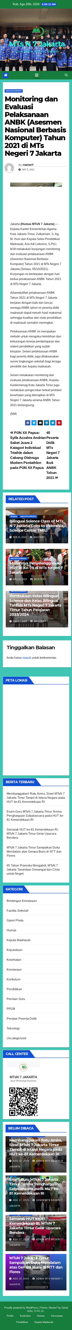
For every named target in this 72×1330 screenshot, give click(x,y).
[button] (66, 75)
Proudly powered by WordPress (21, 1307)
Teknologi (13, 1028)
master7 (28, 164)
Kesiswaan (14, 969)
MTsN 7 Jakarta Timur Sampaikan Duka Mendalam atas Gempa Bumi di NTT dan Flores (34, 851)
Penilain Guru (16, 999)
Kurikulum (13, 979)
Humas (14, 516)
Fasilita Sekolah (17, 910)
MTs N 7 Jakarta (37, 43)
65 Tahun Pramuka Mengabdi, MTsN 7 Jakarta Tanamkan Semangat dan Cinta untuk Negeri (33, 869)
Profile (10, 1315)
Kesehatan (14, 959)
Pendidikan (14, 989)
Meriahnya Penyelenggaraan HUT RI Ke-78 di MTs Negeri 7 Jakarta (36, 568)
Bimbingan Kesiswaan (22, 900)
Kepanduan (14, 949)
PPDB (11, 1008)
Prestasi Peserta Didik (22, 1018)
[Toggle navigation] (37, 75)
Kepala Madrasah (18, 940)
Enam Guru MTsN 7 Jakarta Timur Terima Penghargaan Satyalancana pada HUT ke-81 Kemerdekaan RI (35, 815)
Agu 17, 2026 (21, 1200)
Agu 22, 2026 (21, 1161)
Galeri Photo (15, 920)
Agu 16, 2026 (21, 1278)
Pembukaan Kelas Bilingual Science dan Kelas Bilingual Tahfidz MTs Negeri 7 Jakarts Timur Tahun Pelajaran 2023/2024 (35, 605)
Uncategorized (14, 91)
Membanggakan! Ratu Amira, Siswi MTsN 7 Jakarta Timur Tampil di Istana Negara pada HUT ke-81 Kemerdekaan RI (36, 797)
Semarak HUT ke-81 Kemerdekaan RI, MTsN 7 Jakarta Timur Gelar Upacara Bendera (33, 833)
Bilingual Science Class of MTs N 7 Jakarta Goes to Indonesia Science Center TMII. (36, 526)
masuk (26, 657)
